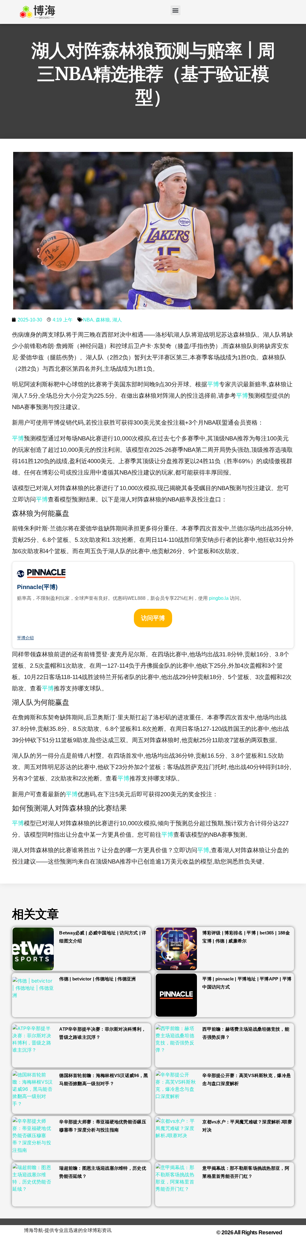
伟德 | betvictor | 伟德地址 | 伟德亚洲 (97, 978)
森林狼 (103, 319)
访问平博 (153, 618)
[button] (175, 10)
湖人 (117, 319)
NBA (88, 319)
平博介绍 (25, 637)
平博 (213, 384)
